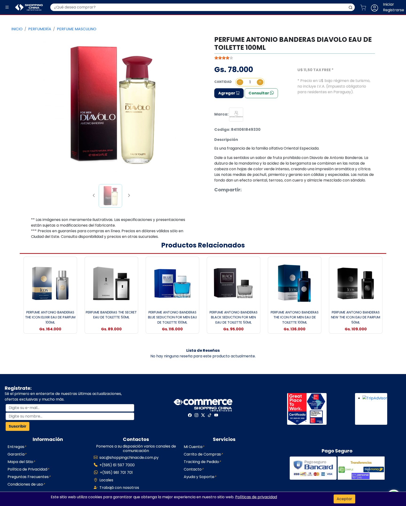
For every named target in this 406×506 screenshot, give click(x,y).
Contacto (193, 469)
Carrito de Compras (202, 454)
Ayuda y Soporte (199, 476)
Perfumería (39, 29)
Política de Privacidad (27, 469)
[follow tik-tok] (209, 415)
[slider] (223, 58)
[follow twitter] (203, 415)
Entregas (16, 446)
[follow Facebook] (189, 415)
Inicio (17, 29)
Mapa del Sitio (20, 461)
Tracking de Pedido (201, 461)
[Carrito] (365, 7)
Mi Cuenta (193, 446)
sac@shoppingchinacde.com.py (129, 457)
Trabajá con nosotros (119, 487)
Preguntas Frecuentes (28, 476)
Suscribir (17, 426)
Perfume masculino (76, 29)
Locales (106, 480)
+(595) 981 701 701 (116, 472)
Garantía (16, 454)
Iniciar (388, 4)
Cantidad (223, 82)
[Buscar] (350, 7)
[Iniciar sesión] (376, 7)
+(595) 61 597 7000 (117, 465)
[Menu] (7, 7)
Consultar (259, 93)
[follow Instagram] (196, 415)
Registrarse (393, 10)
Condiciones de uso (25, 484)
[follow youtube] (216, 415)
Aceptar (344, 499)
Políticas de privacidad (256, 497)
